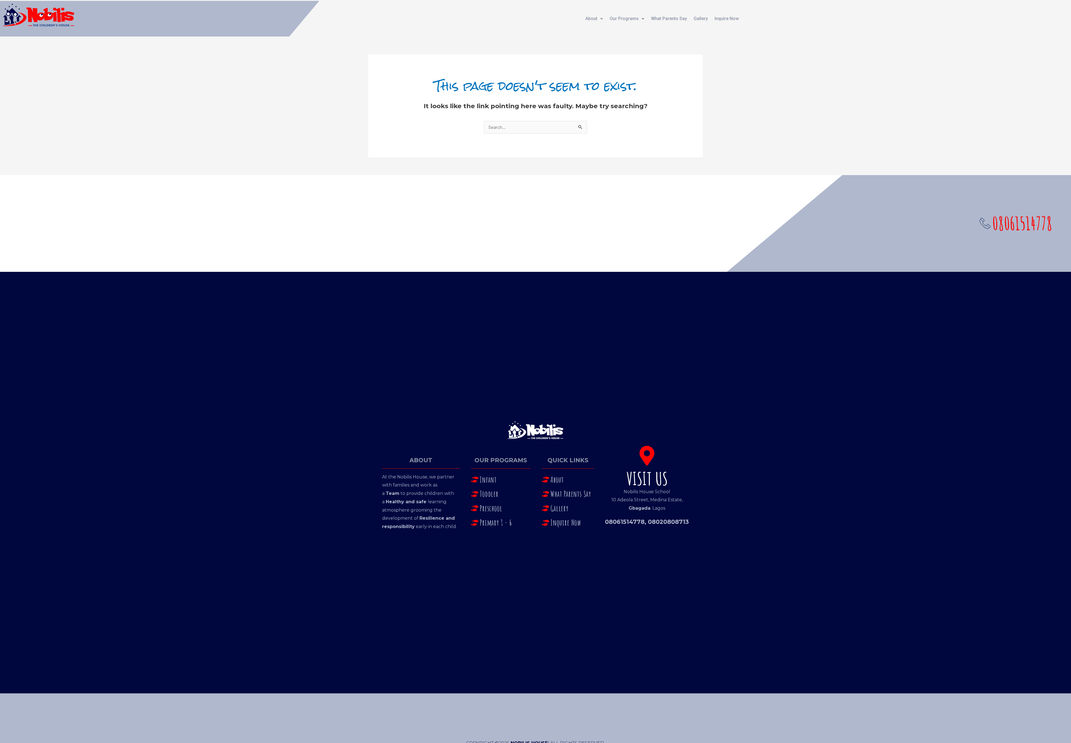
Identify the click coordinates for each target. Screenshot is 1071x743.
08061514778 (625, 521)
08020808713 (668, 521)
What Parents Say (669, 18)
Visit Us (647, 478)
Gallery (701, 18)
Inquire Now (727, 18)
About (591, 18)
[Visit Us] (647, 456)
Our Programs (624, 18)
